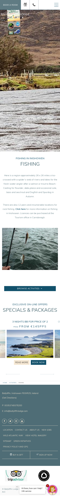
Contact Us (21, 430)
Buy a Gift (18, 455)
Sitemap (7, 441)
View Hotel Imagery (35, 435)
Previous (13, 374)
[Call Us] (34, 5)
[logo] (15, 11)
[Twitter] (10, 421)
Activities (12, 383)
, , (20, 393)
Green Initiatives (22, 441)
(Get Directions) (9, 397)
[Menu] (56, 4)
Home (5, 383)
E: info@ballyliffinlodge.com (15, 411)
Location (8, 430)
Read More (21, 362)
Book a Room (10, 5)
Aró (3, 492)
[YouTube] (22, 421)
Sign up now (45, 455)
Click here (20, 209)
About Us (34, 430)
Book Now (38, 362)
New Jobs (47, 430)
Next (47, 374)
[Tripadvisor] (16, 475)
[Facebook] (4, 421)
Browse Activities (28, 288)
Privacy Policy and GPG (15, 446)
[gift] (25, 5)
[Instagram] (16, 421)
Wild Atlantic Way (13, 435)
